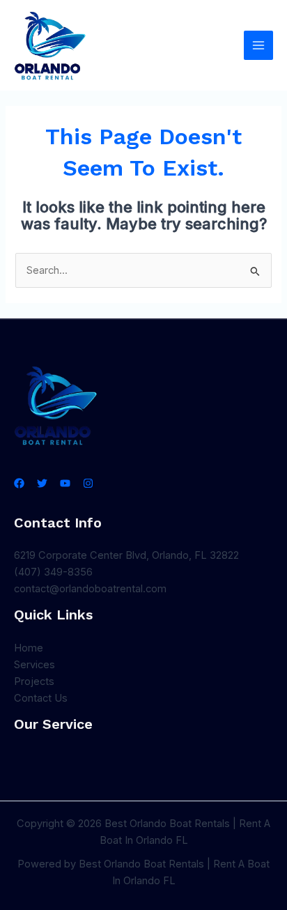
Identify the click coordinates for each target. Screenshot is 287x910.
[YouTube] (65, 483)
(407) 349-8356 (53, 572)
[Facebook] (19, 483)
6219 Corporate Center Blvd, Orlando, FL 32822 (126, 555)
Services (34, 664)
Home (28, 648)
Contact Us (41, 698)
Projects (34, 681)
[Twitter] (42, 483)
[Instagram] (88, 483)
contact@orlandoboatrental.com (90, 589)
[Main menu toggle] (258, 45)
